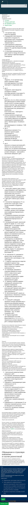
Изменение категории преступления (14, 480)
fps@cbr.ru (13, 428)
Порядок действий (10, 22)
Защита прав (8, 25)
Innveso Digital (13, 501)
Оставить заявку (4, 503)
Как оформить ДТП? (10, 23)
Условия (7, 20)
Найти (3, 499)
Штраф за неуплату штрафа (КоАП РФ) (14, 492)
